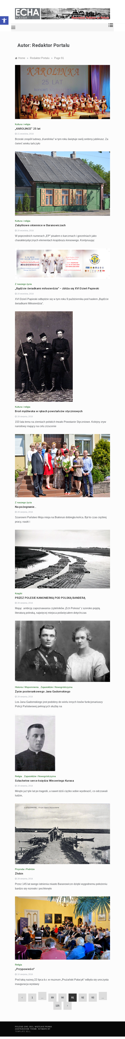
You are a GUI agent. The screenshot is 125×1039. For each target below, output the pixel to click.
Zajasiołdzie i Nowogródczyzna (56, 687)
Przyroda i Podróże (25, 869)
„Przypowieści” (25, 969)
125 (57, 1005)
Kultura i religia (22, 124)
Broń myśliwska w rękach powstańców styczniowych (49, 411)
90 (62, 997)
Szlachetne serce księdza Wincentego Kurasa (44, 780)
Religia (18, 776)
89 (52, 997)
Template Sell (22, 1031)
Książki (18, 593)
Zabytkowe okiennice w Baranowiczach (40, 225)
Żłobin (19, 873)
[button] (4, 20)
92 (82, 997)
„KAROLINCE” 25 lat (27, 128)
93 (92, 997)
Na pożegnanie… (25, 506)
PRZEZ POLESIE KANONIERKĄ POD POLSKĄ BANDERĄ (50, 597)
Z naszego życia (23, 284)
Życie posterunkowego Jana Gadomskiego (42, 691)
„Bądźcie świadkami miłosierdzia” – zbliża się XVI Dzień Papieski (57, 288)
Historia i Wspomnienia (27, 687)
